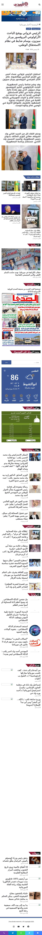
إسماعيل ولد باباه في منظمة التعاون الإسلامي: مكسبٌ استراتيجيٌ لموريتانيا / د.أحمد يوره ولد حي (28, 688)
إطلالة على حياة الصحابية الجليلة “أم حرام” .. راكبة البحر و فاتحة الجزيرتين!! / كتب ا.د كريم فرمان (31, 233)
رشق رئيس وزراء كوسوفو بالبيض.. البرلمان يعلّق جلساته (15, 859)
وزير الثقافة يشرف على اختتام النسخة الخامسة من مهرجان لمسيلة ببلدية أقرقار (15, 575)
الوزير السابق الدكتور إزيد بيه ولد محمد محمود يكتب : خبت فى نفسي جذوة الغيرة (15, 478)
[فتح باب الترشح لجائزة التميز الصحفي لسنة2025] (11, 186)
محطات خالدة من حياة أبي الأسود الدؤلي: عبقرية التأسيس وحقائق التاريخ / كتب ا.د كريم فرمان (15, 550)
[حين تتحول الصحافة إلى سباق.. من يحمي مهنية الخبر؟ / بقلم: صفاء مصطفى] (34, 515)
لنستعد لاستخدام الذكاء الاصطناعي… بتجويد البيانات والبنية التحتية (16, 629)
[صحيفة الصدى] (21, 4)
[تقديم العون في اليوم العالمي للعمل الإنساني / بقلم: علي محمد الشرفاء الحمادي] (34, 504)
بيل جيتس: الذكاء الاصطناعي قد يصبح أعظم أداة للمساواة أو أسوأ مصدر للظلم (11, 218)
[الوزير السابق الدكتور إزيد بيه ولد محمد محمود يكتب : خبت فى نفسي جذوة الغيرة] (34, 477)
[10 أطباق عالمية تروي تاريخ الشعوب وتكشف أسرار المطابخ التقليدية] (34, 869)
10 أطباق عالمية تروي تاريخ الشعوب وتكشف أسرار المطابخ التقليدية (16, 870)
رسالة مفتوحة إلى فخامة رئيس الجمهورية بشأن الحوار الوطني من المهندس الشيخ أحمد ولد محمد (15, 491)
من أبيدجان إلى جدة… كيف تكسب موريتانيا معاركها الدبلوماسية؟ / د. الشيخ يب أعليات (29, 674)
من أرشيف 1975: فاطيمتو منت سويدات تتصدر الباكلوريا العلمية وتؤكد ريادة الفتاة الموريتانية (15, 883)
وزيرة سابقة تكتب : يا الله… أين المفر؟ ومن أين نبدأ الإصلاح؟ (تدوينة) (28, 702)
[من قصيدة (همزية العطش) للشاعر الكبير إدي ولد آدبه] (34, 586)
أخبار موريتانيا (25, 24)
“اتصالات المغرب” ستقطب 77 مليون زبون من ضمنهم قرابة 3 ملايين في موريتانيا (15, 641)
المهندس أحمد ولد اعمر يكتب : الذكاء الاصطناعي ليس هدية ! (15, 652)
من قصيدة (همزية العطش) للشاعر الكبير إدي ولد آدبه (16, 585)
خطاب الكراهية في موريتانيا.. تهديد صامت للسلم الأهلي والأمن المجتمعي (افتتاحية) (22, 273)
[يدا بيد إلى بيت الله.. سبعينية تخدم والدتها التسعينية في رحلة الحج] (34, 907)
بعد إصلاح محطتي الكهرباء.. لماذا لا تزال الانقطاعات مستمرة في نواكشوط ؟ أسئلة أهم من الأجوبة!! (31, 196)
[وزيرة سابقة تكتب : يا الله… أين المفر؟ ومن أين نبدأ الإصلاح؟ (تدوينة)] (7, 773)
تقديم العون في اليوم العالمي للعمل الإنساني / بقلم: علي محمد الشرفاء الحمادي (15, 504)
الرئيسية (35, 24)
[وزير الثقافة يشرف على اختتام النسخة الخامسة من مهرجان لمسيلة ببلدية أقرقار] (34, 574)
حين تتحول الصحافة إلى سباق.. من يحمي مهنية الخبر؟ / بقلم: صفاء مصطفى (15, 516)
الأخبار (28, 29)
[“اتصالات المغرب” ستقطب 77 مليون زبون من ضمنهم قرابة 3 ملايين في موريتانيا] (34, 642)
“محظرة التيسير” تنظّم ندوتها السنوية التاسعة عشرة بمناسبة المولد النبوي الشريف (15, 563)
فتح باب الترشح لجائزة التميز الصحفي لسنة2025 (11, 194)
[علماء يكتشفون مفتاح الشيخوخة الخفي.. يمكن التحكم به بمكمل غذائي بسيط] (34, 895)
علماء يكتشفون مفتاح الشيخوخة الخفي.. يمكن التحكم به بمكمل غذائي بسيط (15, 896)
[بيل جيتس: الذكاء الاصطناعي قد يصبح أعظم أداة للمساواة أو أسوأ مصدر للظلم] (11, 209)
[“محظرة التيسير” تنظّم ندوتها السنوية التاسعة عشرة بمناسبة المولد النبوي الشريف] (34, 563)
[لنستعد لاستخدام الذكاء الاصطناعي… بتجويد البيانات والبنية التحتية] (34, 630)
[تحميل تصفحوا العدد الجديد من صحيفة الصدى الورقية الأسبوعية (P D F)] (21, 346)
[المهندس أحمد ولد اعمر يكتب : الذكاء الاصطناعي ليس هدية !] (34, 655)
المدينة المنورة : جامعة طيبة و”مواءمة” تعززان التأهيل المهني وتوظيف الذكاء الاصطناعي (16, 616)
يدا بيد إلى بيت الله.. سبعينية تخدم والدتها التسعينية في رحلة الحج (16, 908)
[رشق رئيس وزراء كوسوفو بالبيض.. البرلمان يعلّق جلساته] (34, 860)
